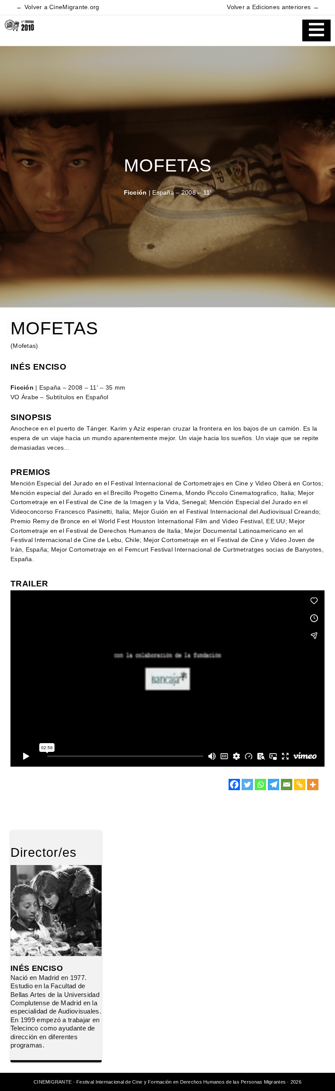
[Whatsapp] (260, 784)
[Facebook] (234, 784)
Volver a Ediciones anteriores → (272, 7)
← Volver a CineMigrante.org (57, 7)
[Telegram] (273, 784)
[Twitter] (247, 784)
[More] (312, 784)
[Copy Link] (299, 784)
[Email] (286, 784)
